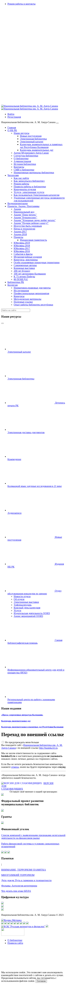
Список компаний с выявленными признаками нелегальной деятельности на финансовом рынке (33, 836)
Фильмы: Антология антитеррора (19, 885)
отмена (15, 767)
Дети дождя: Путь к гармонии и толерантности (26, 880)
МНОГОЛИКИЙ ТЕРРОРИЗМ (17, 875)
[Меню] (57, 123)
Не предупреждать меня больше (22, 742)
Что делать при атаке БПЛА (16, 891)
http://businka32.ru (48, 748)
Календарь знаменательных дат (16, 721)
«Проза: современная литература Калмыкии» (22, 715)
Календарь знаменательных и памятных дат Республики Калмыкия (32, 727)
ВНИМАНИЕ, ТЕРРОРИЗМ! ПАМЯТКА (23, 869)
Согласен (41, 981)
